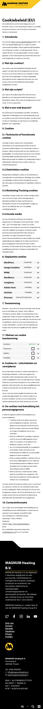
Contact (8, 626)
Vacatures (9, 631)
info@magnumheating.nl (18, 672)
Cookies (9, 637)
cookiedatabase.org (9, 532)
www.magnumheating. (17, 675)
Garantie (9, 628)
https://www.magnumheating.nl (21, 42)
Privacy (8, 634)
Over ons (9, 623)
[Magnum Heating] (15, 4)
